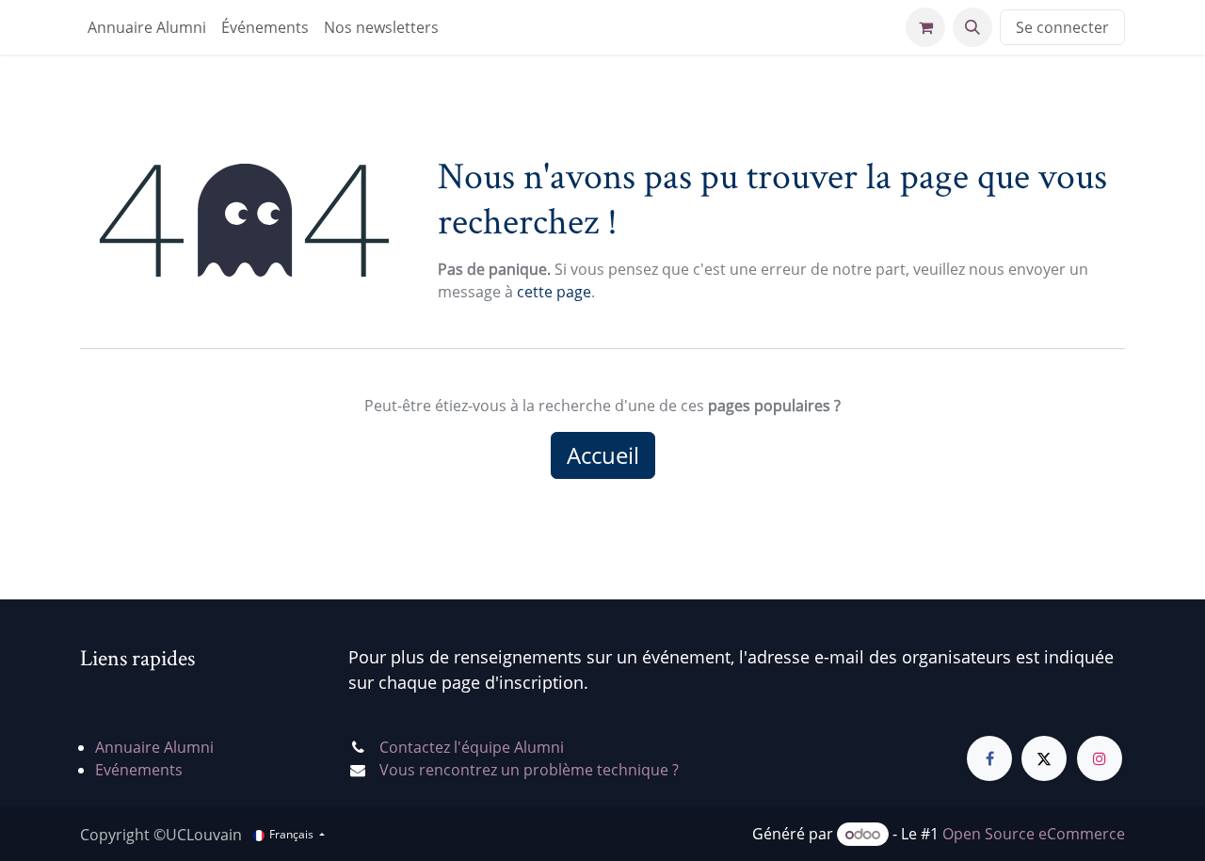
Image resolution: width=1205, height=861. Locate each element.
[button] (972, 27)
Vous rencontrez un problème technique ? (529, 769)
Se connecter (1062, 27)
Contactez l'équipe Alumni (471, 747)
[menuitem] (147, 27)
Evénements (139, 769)
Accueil (603, 454)
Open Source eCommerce (1033, 833)
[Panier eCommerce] (925, 27)
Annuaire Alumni (154, 747)
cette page (554, 291)
